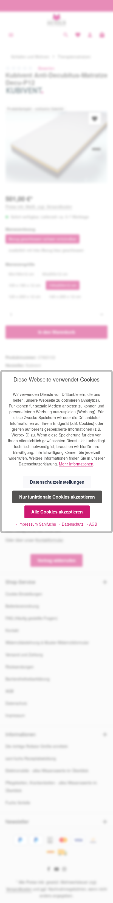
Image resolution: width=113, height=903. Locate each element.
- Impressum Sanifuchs (36, 524)
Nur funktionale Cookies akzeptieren (57, 497)
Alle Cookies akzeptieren (57, 512)
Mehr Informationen (76, 464)
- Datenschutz (71, 524)
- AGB (92, 524)
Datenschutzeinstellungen (57, 482)
